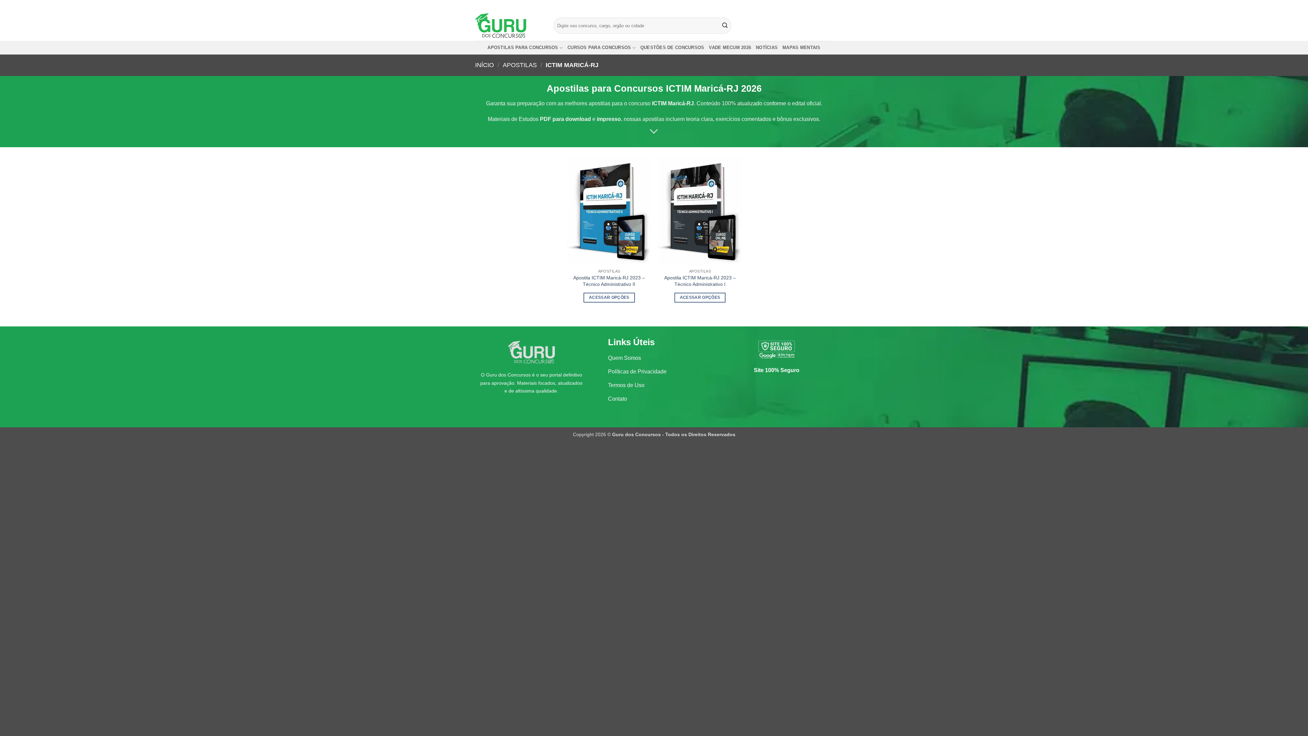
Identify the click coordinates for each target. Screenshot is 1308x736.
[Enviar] (725, 25)
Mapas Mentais (801, 47)
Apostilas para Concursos (522, 47)
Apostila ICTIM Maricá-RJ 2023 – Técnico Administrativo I (700, 281)
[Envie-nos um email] (829, 5)
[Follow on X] (823, 5)
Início (484, 64)
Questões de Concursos (672, 47)
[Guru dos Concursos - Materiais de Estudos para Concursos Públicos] (509, 25)
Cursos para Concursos (599, 47)
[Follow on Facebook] (810, 5)
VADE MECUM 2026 (730, 47)
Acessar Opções (609, 297)
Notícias (767, 47)
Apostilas (520, 64)
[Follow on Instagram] (816, 5)
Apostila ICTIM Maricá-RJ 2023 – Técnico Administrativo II (609, 281)
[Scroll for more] (654, 132)
